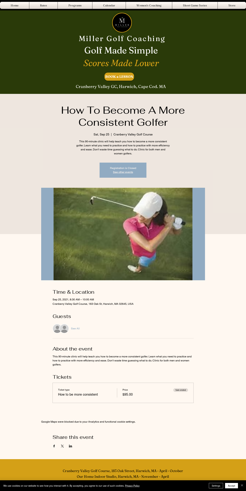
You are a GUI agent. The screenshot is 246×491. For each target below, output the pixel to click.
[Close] (242, 485)
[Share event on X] (62, 446)
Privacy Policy (132, 485)
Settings (216, 485)
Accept (231, 485)
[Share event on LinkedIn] (70, 446)
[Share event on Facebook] (54, 446)
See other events (123, 172)
